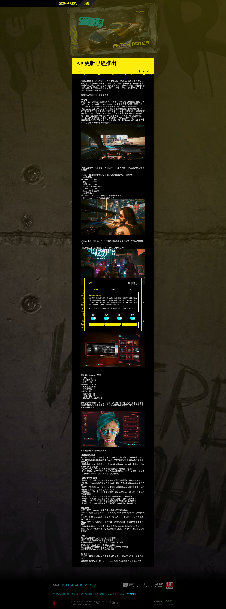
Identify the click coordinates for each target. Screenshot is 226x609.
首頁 (95, 6)
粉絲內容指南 (100, 594)
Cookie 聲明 (112, 594)
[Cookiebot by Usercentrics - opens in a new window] (129, 283)
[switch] (106, 318)
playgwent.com (169, 604)
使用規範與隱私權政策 (61, 594)
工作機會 (75, 594)
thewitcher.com (158, 604)
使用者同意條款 (86, 594)
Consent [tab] (95, 289)
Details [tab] (113, 289)
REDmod (121, 594)
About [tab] (130, 289)
